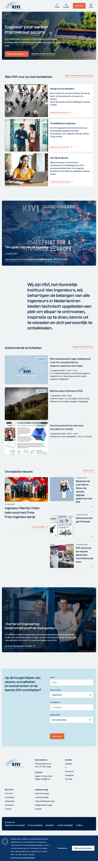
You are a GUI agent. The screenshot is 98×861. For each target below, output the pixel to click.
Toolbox (79, 825)
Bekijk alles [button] (88, 470)
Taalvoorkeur (55, 690)
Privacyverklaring (35, 825)
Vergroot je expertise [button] (60, 181)
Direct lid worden (42, 793)
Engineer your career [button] (59, 147)
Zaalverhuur (10, 801)
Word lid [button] (79, 6)
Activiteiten (9, 797)
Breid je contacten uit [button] (60, 112)
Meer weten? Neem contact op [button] (79, 75)
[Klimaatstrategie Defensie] (62, 526)
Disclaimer (49, 825)
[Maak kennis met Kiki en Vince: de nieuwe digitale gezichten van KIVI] (62, 492)
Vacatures (9, 805)
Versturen (57, 736)
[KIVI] (15, 6)
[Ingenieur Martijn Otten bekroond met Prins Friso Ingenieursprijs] (26, 489)
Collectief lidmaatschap (45, 801)
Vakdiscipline (55, 715)
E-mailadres (55, 702)
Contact (8, 809)
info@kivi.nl (45, 779)
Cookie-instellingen (65, 825)
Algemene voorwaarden (15, 825)
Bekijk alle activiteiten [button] (83, 346)
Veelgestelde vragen (43, 805)
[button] (56, 6)
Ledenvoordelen (42, 797)
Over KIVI (9, 793)
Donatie (38, 809)
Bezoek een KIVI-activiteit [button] (43, 54)
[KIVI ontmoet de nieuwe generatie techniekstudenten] (62, 556)
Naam (52, 677)
